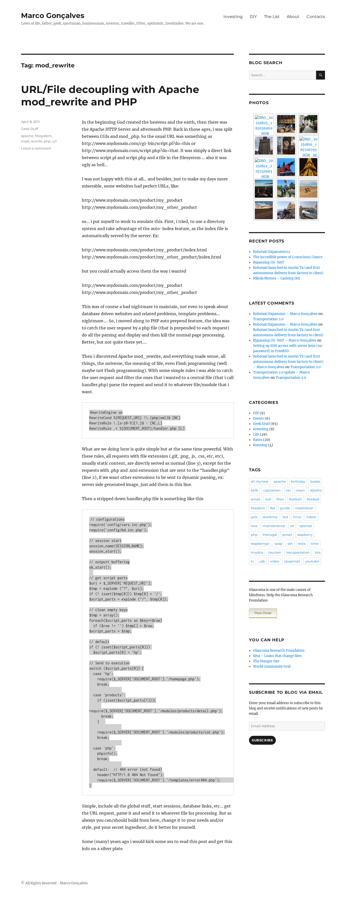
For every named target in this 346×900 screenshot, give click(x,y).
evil (268, 499)
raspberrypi (260, 543)
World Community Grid (272, 666)
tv (252, 561)
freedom (258, 508)
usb (262, 561)
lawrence (270, 517)
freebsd (313, 499)
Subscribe (262, 740)
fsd (272, 508)
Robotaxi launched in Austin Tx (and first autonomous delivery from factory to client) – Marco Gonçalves (288, 361)
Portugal (270, 535)
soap (278, 543)
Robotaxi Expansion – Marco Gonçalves (285, 314)
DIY (253, 16)
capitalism (272, 490)
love (254, 526)
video (274, 561)
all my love (259, 481)
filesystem (43, 136)
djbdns (316, 490)
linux (297, 517)
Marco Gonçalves (52, 15)
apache (27, 136)
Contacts (315, 16)
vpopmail (292, 561)
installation (304, 508)
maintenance (274, 526)
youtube (312, 561)
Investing (233, 16)
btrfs (254, 490)
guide (285, 508)
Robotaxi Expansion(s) (271, 252)
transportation (298, 552)
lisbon (311, 517)
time (315, 543)
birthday (298, 481)
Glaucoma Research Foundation (278, 650)
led (285, 517)
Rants (257, 440)
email (255, 499)
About (293, 16)
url (54, 141)
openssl (305, 526)
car (288, 490)
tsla (318, 552)
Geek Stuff (29, 129)
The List (272, 16)
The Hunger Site (266, 661)
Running (260, 445)
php (47, 141)
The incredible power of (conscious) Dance (287, 257)
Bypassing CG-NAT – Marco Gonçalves (284, 340)
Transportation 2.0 (268, 319)
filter (280, 499)
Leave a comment (36, 148)
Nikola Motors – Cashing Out (276, 278)
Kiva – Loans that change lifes (277, 656)
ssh (290, 543)
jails (254, 517)
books (315, 481)
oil (292, 526)
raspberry (305, 535)
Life (256, 434)
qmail (287, 535)
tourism (274, 552)
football (295, 499)
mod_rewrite (31, 141)
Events (258, 418)
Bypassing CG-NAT (268, 262)
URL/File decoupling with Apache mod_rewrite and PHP (110, 95)
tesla (302, 543)
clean (300, 490)
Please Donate (263, 613)
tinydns (257, 552)
